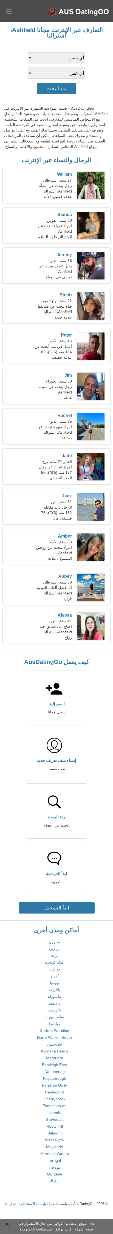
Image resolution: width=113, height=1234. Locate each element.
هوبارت (54, 969)
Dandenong (54, 1071)
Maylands (54, 1147)
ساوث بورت (54, 1017)
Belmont (54, 1133)
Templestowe (54, 1106)
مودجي (54, 1167)
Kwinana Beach (54, 1051)
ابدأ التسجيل (56, 908)
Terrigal (54, 1160)
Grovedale (55, 1119)
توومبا (54, 983)
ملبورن (54, 942)
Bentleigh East (54, 1065)
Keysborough (54, 1078)
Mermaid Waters (54, 1153)
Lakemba (54, 1112)
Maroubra (54, 1058)
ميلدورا (54, 1024)
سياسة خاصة (60, 1204)
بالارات (54, 989)
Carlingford (54, 1092)
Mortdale (54, 1174)
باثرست (54, 1010)
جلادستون (54, 1044)
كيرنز (54, 976)
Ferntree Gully (54, 1085)
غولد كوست (54, 962)
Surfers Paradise (54, 1030)
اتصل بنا (11, 1204)
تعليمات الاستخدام (34, 1204)
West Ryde (54, 1140)
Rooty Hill (54, 1126)
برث (54, 955)
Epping (55, 1003)
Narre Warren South (54, 1037)
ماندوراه (54, 996)
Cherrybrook (54, 1099)
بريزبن (54, 948)
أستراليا (55, 1181)
